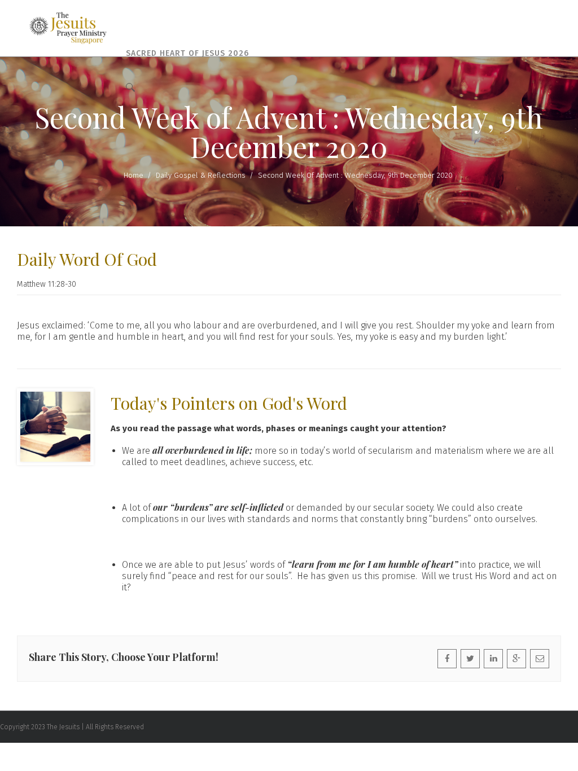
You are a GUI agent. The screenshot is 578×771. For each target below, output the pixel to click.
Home (133, 175)
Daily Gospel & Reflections (201, 175)
